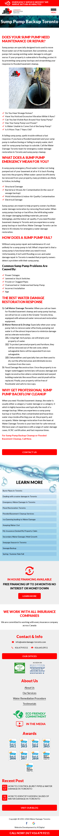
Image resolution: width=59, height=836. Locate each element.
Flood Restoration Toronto (14, 508)
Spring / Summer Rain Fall (13, 554)
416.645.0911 (41, 647)
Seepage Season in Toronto (14, 542)
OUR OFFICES (29, 656)
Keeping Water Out (11, 525)
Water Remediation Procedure (29, 698)
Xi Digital (40, 827)
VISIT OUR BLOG (29, 807)
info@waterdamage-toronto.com (30, 642)
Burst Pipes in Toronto (12, 490)
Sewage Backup (9, 548)
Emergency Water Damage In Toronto (19, 502)
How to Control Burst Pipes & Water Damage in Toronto (30, 787)
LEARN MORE (29, 596)
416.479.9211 (21, 647)
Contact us (29, 452)
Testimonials (29, 703)
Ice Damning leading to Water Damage (19, 519)
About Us (29, 687)
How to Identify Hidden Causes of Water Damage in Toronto (28, 797)
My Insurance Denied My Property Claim (20, 531)
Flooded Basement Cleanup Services (18, 513)
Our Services (29, 692)
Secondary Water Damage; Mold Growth (20, 537)
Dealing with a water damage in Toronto (20, 496)
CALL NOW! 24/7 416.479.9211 (30, 833)
